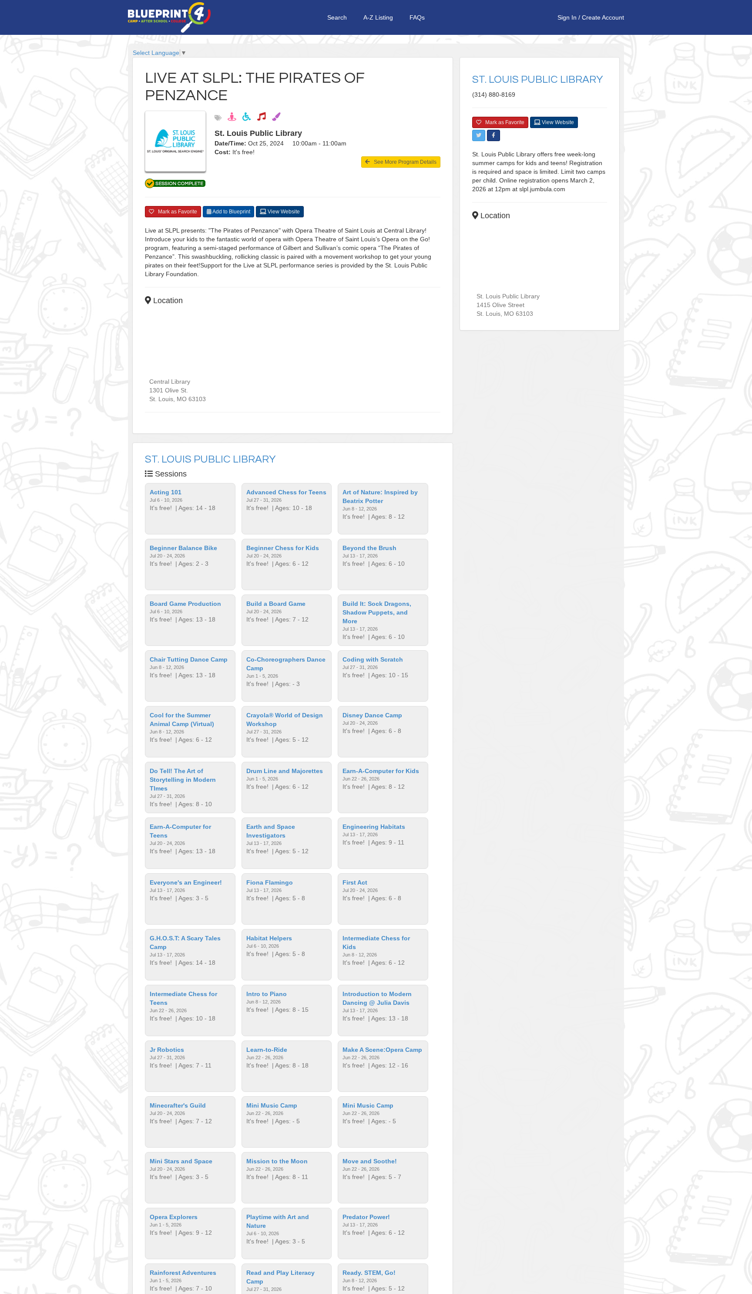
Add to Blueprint (231, 212)
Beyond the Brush (369, 547)
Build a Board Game (276, 603)
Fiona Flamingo (269, 882)
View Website (283, 212)
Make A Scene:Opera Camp (382, 1049)
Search (337, 17)
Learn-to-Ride (266, 1049)
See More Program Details (403, 162)
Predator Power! (366, 1216)
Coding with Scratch (372, 659)
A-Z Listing (378, 17)
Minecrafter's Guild (178, 1105)
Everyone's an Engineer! (186, 882)
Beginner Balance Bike (183, 547)
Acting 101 (165, 492)
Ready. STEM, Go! (369, 1272)
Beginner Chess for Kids (282, 547)
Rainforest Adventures (183, 1272)
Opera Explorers (174, 1216)
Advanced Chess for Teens (286, 492)
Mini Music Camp (271, 1105)
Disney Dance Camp (372, 715)
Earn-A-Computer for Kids (380, 770)
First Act (354, 882)
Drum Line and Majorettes (284, 770)
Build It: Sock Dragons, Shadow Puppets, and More (376, 612)
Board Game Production (185, 603)
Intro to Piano (266, 993)
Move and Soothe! (369, 1161)
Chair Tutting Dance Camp (189, 659)
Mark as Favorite (175, 212)
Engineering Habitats (373, 826)
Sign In (567, 17)
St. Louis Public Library (210, 459)
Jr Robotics (167, 1049)
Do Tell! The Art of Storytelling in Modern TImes (183, 779)
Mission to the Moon (277, 1161)
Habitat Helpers (269, 938)
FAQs (417, 17)
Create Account (603, 17)
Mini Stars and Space (181, 1161)
